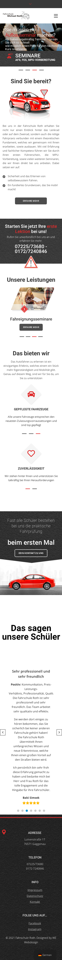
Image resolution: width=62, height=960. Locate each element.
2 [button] (28, 336)
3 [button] (34, 336)
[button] (18, 811)
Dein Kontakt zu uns (31, 553)
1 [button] (22, 336)
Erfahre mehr (31, 201)
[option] (31, 37)
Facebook (35, 923)
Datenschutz (35, 896)
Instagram (34, 929)
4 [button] (40, 336)
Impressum (35, 890)
